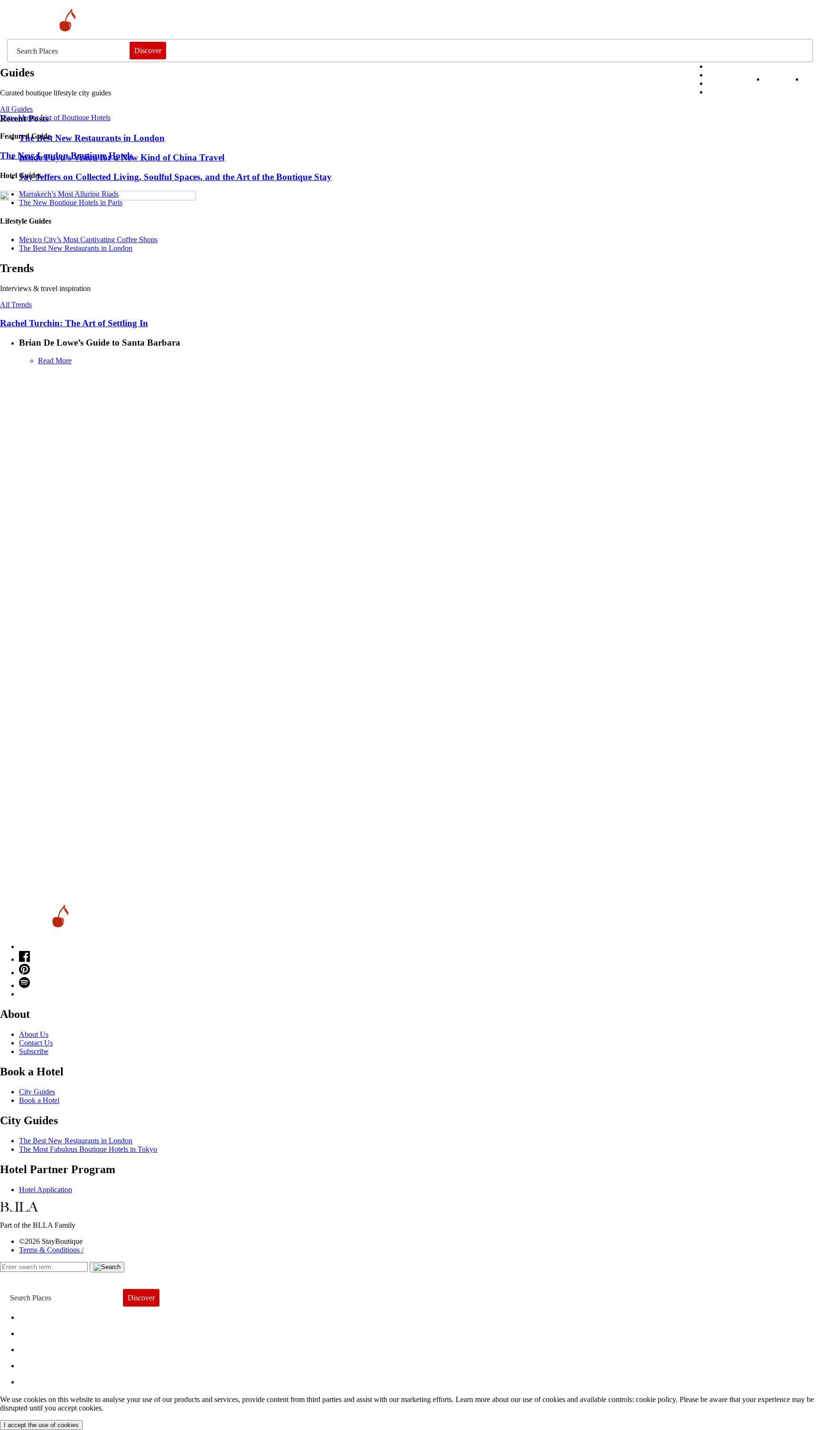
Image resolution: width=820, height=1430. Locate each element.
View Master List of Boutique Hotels (55, 117)
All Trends (16, 305)
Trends (38, 1347)
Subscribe (33, 1051)
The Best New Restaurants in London (75, 1141)
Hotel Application (45, 1189)
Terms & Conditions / (51, 1250)
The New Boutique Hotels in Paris (70, 202)
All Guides (16, 109)
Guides (39, 1363)
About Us (33, 1034)
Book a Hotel (39, 1100)
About (37, 1331)
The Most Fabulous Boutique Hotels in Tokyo (88, 1149)
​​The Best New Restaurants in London (75, 248)
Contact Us (36, 1043)
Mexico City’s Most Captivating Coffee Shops (88, 239)
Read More (55, 361)
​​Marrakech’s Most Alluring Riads (69, 194)
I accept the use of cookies (41, 1425)
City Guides (37, 1092)
